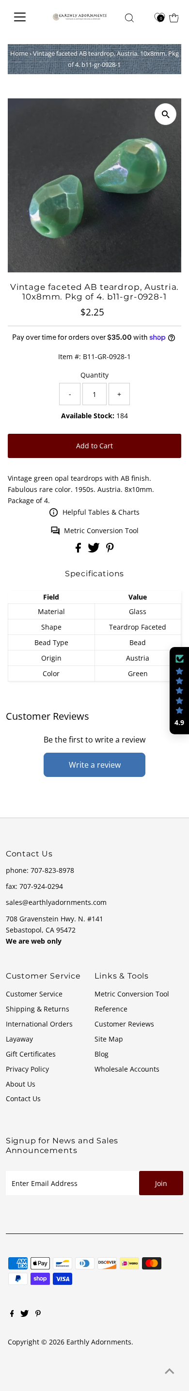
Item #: (69, 356)
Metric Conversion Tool (101, 530)
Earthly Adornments (98, 1341)
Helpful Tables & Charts (101, 512)
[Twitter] (24, 1314)
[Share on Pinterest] (110, 549)
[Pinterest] (38, 1314)
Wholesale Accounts (126, 1069)
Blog (101, 1054)
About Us (20, 1084)
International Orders (39, 1023)
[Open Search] (129, 18)
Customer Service (34, 993)
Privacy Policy (27, 1069)
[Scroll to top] (169, 1371)
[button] (179, 690)
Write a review (95, 764)
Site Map (108, 1038)
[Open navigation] (24, 17)
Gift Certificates (31, 1054)
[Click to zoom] (165, 114)
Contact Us (23, 1098)
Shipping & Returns (37, 1008)
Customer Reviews (124, 1023)
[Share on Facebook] (79, 549)
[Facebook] (12, 1314)
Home (19, 53)
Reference (110, 1008)
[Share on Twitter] (95, 549)
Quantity (94, 374)
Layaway (19, 1038)
